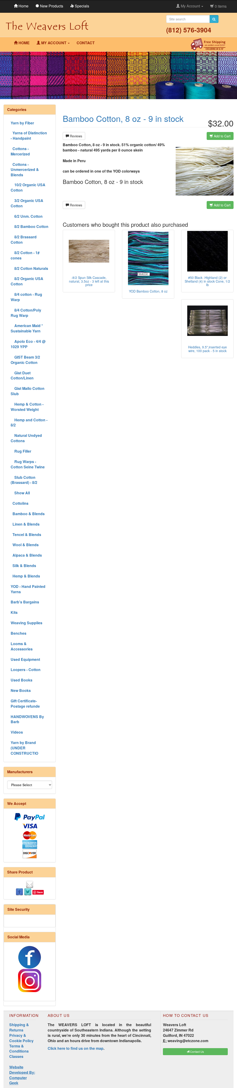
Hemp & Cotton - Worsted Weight (27, 406)
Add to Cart (222, 136)
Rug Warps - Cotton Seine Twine (28, 464)
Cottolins (19, 503)
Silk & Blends (23, 565)
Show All (20, 492)
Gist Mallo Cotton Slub (27, 391)
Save (40, 892)
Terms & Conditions (19, 1048)
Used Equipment (25, 659)
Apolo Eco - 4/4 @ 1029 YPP (28, 344)
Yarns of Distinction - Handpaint (29, 135)
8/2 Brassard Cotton (24, 239)
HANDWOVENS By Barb (27, 719)
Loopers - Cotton (26, 669)
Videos (17, 732)
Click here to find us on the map (75, 1048)
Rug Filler (21, 451)
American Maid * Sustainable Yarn (27, 328)
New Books (21, 690)
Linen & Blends (25, 524)
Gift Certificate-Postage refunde (25, 703)
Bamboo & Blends (28, 513)
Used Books (21, 680)
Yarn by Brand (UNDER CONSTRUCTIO (24, 748)
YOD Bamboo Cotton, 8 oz (148, 291)
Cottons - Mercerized (20, 151)
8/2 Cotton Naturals (29, 268)
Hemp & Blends (25, 576)
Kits (14, 612)
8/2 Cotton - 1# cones (25, 255)
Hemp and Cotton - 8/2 (29, 422)
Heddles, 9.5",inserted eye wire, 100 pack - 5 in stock (207, 349)
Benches (18, 633)
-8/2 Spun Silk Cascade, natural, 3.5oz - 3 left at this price (89, 281)
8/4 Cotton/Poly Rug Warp (26, 312)
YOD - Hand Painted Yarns (28, 589)
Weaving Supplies (26, 622)
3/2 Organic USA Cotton (27, 203)
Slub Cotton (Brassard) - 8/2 (24, 480)
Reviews (75, 136)
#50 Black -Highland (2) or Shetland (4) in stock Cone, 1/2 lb (207, 281)
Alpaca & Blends (26, 555)
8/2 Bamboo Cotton (29, 226)
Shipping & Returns (19, 1027)
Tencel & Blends (26, 534)
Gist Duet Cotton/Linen (22, 375)
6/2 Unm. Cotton (27, 216)
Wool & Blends (25, 544)
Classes (16, 1056)
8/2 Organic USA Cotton (27, 281)
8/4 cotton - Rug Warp (26, 297)
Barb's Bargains (25, 602)
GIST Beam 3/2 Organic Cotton (25, 359)
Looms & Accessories (22, 646)
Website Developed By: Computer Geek (22, 1075)
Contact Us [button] (196, 1051)
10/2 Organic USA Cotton (28, 187)
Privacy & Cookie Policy (21, 1038)
